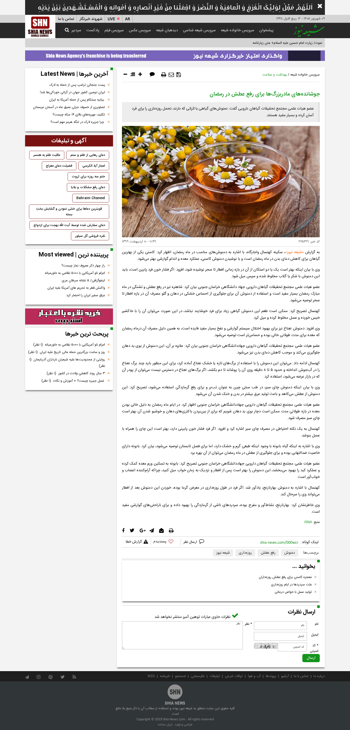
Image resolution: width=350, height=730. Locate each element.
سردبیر (76, 30)
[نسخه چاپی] (163, 74)
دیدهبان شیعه (167, 30)
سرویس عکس (140, 30)
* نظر (248, 624)
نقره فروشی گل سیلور (90, 236)
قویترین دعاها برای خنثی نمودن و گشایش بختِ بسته (69, 211)
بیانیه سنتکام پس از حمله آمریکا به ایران (77, 100)
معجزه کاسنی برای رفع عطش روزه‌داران (285, 577)
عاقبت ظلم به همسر (46, 155)
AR (127, 19)
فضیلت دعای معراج (59, 166)
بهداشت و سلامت (274, 75)
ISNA (308, 522)
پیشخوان (266, 30)
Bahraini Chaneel (90, 198)
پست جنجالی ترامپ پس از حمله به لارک (77, 85)
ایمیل (314, 635)
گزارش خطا (134, 542)
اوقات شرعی (234, 676)
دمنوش (289, 553)
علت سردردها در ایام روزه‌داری (291, 584)
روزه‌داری (245, 553)
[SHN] (40, 26)
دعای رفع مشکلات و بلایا (88, 187)
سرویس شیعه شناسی (199, 30)
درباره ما (319, 676)
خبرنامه (165, 676)
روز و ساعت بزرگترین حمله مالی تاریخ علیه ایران (66, 352)
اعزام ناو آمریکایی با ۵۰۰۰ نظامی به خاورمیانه (75, 273)
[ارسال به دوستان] (171, 74)
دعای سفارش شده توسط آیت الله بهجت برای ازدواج (69, 225)
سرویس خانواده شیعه (237, 30)
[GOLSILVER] (69, 316)
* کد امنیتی (314, 648)
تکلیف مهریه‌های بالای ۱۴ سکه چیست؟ (79, 114)
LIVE (111, 19)
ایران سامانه (165, 724)
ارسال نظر (190, 542)
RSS (151, 676)
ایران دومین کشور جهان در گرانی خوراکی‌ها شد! (72, 92)
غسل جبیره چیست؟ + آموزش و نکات (73, 381)
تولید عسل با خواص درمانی (293, 592)
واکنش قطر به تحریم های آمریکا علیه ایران (76, 288)
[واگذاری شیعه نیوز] (175, 54)
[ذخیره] (178, 74)
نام (316, 624)
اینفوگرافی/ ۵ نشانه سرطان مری (83, 280)
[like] (165, 542)
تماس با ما (66, 19)
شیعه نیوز (294, 252)
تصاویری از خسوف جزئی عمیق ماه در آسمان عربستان (69, 107)
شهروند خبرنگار (90, 19)
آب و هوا (254, 676)
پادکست (92, 30)
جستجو (180, 676)
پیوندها (271, 676)
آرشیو (285, 676)
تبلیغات (215, 676)
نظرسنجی (197, 676)
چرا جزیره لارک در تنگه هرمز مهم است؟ (77, 122)
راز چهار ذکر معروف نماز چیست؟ (83, 266)
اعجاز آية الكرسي (94, 166)
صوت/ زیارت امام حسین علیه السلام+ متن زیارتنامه (287, 43)
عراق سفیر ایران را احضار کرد (85, 295)
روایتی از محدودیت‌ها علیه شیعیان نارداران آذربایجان (67, 363)
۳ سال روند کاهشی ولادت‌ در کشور (76, 373)
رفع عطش (268, 553)
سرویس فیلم (114, 30)
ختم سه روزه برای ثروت (88, 176)
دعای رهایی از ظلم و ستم (87, 155)
